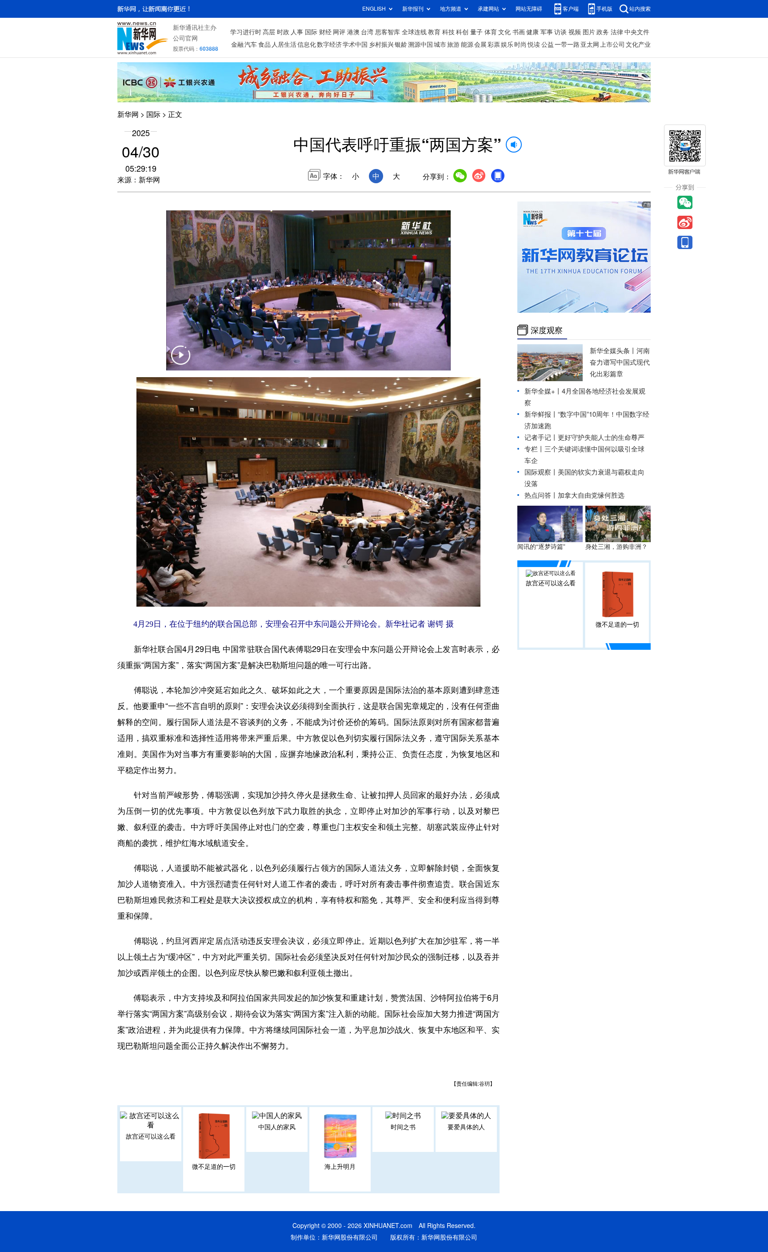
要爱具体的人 (466, 1127)
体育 (490, 32)
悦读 (534, 44)
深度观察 (547, 330)
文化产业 (638, 44)
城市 (440, 44)
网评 (339, 32)
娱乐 (507, 44)
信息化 (306, 44)
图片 (589, 32)
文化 (504, 32)
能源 (467, 44)
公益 (547, 44)
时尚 (520, 44)
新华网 (128, 114)
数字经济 (329, 44)
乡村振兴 (381, 44)
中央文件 (636, 32)
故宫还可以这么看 (151, 1136)
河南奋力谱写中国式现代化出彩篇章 (620, 362)
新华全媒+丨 (543, 391)
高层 (269, 32)
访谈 (560, 32)
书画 (518, 32)
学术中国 (355, 44)
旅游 (453, 44)
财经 (325, 32)
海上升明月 (340, 1166)
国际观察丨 (541, 472)
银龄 (401, 44)
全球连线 (414, 32)
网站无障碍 (529, 9)
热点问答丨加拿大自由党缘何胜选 (574, 495)
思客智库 (387, 32)
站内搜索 (640, 9)
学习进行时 (245, 32)
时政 (283, 32)
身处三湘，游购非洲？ (616, 546)
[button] (180, 360)
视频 (574, 32)
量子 (476, 32)
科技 (448, 32)
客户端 (571, 9)
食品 (264, 44)
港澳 (353, 32)
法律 (617, 32)
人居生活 (284, 44)
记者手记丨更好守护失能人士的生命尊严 (584, 437)
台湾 (367, 32)
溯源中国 (420, 44)
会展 (480, 44)
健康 (532, 32)
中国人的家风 (277, 1127)
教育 (434, 32)
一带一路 (567, 44)
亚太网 (589, 44)
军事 (546, 32)
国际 (311, 32)
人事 (297, 32)
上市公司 (612, 44)
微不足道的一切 (214, 1166)
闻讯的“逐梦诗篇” (541, 546)
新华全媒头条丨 (613, 350)
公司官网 (185, 38)
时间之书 (403, 1127)
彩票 (494, 44)
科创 (462, 32)
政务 (602, 32)
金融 (237, 44)
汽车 (250, 44)
